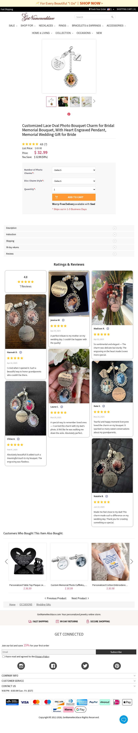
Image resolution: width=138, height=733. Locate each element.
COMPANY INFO (10, 675)
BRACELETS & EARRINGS (87, 25)
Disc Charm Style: (34, 180)
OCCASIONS (84, 33)
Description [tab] (11, 228)
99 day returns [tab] (12, 247)
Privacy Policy (42, 656)
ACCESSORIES (116, 25)
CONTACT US (9, 686)
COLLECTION (64, 33)
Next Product (80, 598)
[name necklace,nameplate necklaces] (38, 16)
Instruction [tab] (11, 234)
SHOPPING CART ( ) (126, 9)
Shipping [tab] (10, 241)
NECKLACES (46, 25)
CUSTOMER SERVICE (13, 680)
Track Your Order (98, 9)
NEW (99, 33)
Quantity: (30, 189)
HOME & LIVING (41, 33)
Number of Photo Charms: (33, 171)
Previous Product (56, 598)
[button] (6, 561)
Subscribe (116, 652)
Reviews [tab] (9, 253)
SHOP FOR (27, 25)
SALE (12, 25)
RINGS (63, 25)
